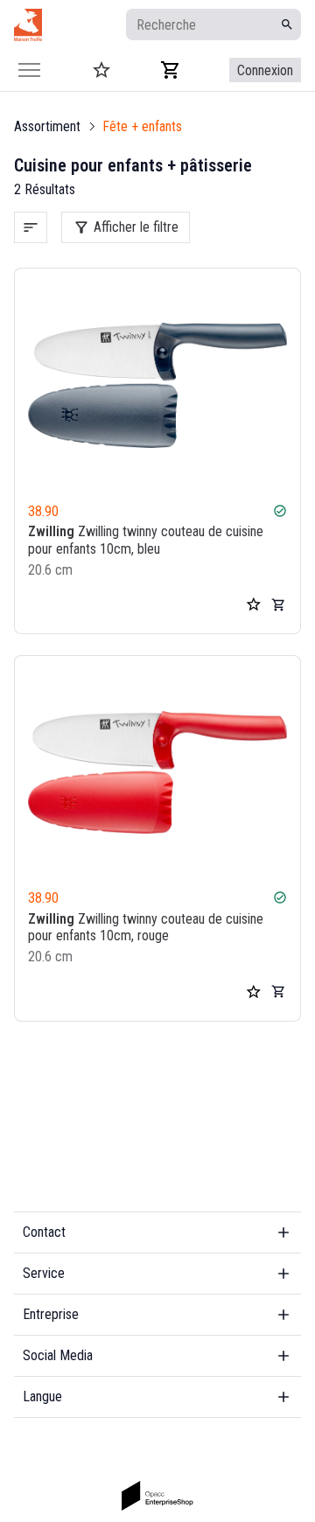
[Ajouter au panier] (278, 604)
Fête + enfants (142, 126)
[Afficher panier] (170, 70)
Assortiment (47, 126)
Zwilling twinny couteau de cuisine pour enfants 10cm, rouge (145, 927)
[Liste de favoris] (253, 604)
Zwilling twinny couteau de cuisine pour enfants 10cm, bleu (145, 539)
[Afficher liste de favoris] (101, 70)
